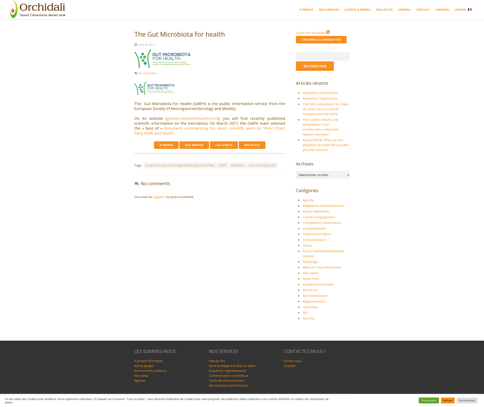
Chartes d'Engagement (319, 217)
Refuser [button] (447, 400)
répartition (310, 307)
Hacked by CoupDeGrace (320, 93)
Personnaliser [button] (467, 400)
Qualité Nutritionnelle (318, 284)
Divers (307, 245)
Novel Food (311, 279)
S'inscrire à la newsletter (321, 39)
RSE (305, 313)
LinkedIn (290, 366)
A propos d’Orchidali (148, 361)
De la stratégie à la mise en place (232, 366)
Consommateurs (314, 240)
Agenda (308, 200)
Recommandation (315, 296)
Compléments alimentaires (322, 223)
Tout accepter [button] (429, 400)
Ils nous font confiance (150, 371)
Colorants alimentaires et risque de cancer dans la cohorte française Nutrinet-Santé (325, 109)
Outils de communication (226, 380)
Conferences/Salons (317, 234)
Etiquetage (310, 262)
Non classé (310, 273)
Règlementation (314, 301)
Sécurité (308, 318)
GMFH (223, 165)
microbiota (237, 165)
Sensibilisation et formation (228, 385)
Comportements (314, 228)
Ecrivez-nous (293, 361)
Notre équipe (143, 366)
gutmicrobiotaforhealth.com (192, 118)
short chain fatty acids (262, 165)
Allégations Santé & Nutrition (323, 206)
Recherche (310, 290)
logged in (159, 197)
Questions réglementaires (227, 371)
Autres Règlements (316, 211)
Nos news (141, 376)
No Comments (148, 73)
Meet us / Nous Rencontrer (322, 267)
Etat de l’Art (217, 361)
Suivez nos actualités (311, 33)
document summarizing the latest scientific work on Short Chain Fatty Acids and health (209, 131)
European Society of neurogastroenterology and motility (180, 165)
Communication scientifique (228, 376)
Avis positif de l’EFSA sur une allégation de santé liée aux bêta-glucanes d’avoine (326, 145)
